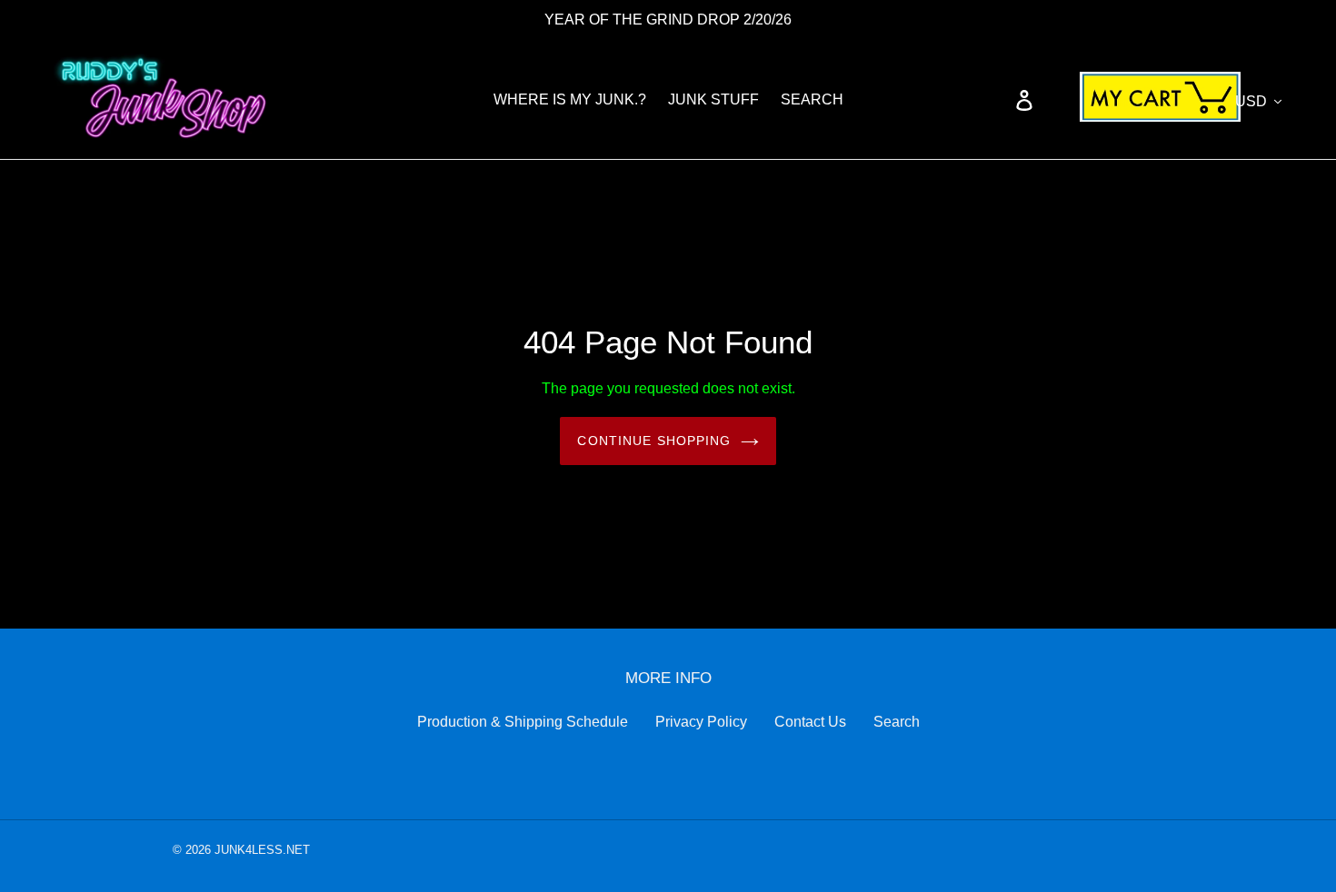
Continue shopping (654, 440)
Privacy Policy (701, 721)
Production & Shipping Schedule (522, 721)
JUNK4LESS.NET (260, 850)
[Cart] (1137, 100)
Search (896, 721)
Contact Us (810, 721)
